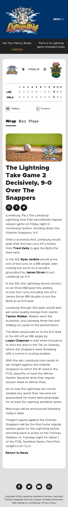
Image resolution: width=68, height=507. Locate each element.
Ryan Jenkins (30, 259)
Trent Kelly (21, 248)
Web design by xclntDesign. (26, 503)
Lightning (17, 49)
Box (22, 121)
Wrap (11, 121)
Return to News (17, 452)
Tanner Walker (16, 316)
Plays (34, 121)
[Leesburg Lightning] (22, 19)
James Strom (35, 272)
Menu (57, 19)
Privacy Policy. (49, 503)
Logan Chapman (17, 340)
